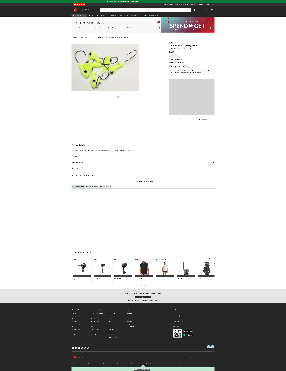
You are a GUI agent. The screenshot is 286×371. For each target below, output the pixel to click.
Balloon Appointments (94, 329)
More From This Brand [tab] (105, 186)
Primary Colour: (173, 62)
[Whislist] (206, 10)
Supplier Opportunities (113, 337)
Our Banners (111, 318)
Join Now (155, 300)
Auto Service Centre (94, 316)
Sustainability (111, 332)
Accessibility (129, 321)
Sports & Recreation (83, 37)
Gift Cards (92, 324)
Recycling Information (113, 334)
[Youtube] (82, 348)
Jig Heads (108, 37)
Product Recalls (75, 326)
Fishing (92, 37)
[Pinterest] (85, 348)
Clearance (113, 15)
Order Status (199, 10)
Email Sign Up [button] (178, 4)
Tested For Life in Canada (114, 326)
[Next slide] (213, 1)
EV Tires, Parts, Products (95, 318)
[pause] (76, 1)
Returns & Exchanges (76, 324)
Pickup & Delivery (75, 321)
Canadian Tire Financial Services (96, 313)
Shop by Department (80, 15)
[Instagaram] (79, 348)
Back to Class (134, 15)
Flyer (92, 15)
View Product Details (176, 48)
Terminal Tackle (100, 37)
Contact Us (74, 332)
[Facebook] (73, 348)
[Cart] (212, 10)
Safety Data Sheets (76, 329)
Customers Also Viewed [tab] (78, 186)
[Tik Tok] (88, 348)
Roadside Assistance (94, 321)
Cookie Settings (75, 334)
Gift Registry (92, 326)
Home (75, 37)
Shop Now (137, 1)
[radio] (173, 66)
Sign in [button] (208, 4)
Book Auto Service (153, 15)
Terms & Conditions (131, 316)
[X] (76, 348)
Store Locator (75, 313)
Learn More (176, 326)
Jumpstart (111, 329)
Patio (120, 15)
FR (212, 4)
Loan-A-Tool (92, 332)
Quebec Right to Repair (131, 326)
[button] (188, 10)
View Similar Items (187, 48)
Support (186, 4)
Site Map (128, 318)
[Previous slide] (72, 1)
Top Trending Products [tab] (92, 186)
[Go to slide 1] (118, 97)
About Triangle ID (112, 316)
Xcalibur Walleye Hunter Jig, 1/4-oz (183, 46)
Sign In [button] (143, 297)
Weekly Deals (102, 15)
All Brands (111, 324)
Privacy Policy (129, 313)
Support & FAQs (75, 316)
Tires (126, 15)
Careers (110, 321)
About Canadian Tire (113, 313)
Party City (143, 15)
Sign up (176, 316)
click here (204, 119)
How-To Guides (93, 334)
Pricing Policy (129, 324)
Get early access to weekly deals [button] (142, 369)
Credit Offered (169, 4)
